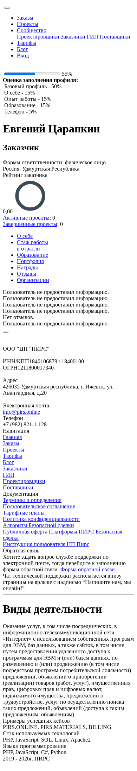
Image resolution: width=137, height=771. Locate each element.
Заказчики (73, 37)
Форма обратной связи (87, 569)
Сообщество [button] (31, 30)
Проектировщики (38, 37)
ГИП (92, 37)
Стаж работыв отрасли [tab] (32, 245)
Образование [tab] (32, 255)
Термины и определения (32, 500)
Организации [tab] (33, 280)
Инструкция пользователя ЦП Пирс (46, 544)
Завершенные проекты (30, 224)
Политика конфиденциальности (41, 519)
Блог (22, 49)
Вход (23, 55)
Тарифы (26, 43)
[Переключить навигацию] (7, 8)
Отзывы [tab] (26, 274)
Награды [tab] (27, 267)
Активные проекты (26, 218)
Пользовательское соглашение (39, 506)
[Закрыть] (5, 332)
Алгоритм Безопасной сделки (38, 525)
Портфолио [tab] (30, 261)
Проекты (27, 24)
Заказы (25, 18)
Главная (12, 437)
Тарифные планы (24, 513)
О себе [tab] (25, 236)
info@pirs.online (21, 412)
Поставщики (115, 37)
